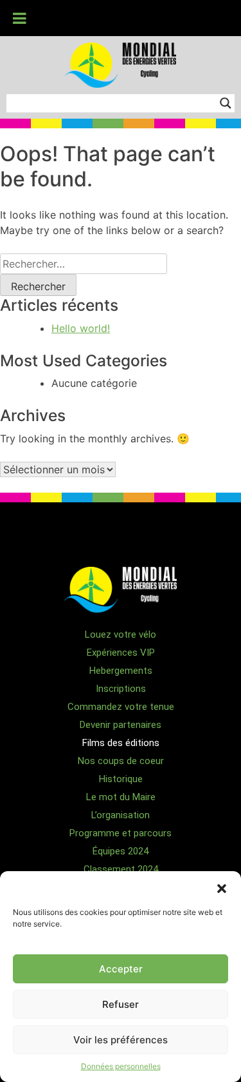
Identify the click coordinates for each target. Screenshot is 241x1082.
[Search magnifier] (226, 103)
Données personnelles (121, 1066)
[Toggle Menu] (19, 18)
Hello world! (80, 328)
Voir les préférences (120, 1040)
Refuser (120, 1004)
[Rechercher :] (83, 263)
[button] (221, 887)
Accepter (121, 969)
